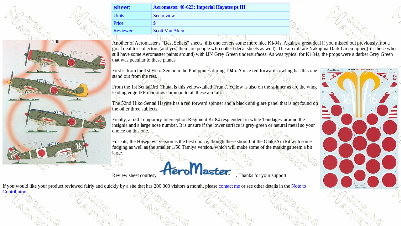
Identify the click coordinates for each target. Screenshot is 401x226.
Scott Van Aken (168, 30)
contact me (229, 186)
